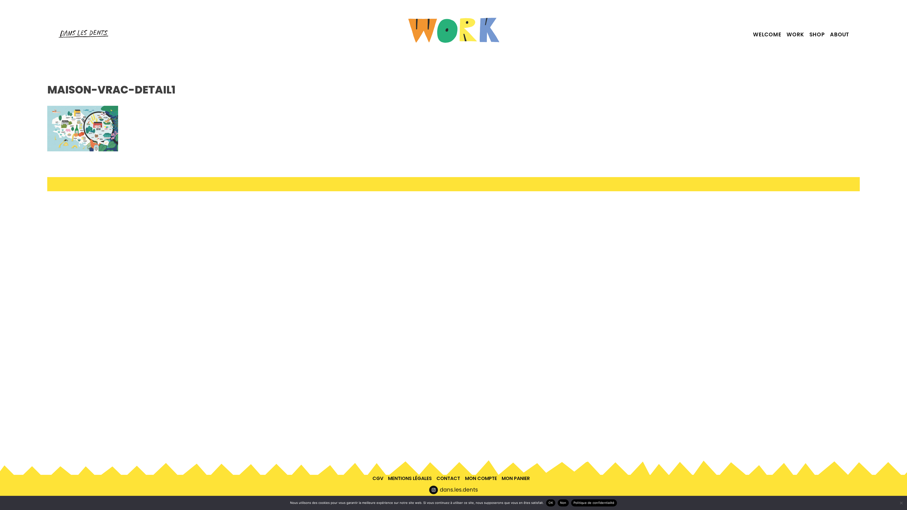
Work (795, 34)
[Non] (901, 503)
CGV (377, 478)
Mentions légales (410, 478)
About (839, 34)
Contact (448, 478)
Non (563, 503)
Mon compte (481, 478)
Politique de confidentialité (594, 503)
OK (550, 503)
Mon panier (516, 478)
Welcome (767, 34)
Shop (817, 34)
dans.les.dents (459, 489)
